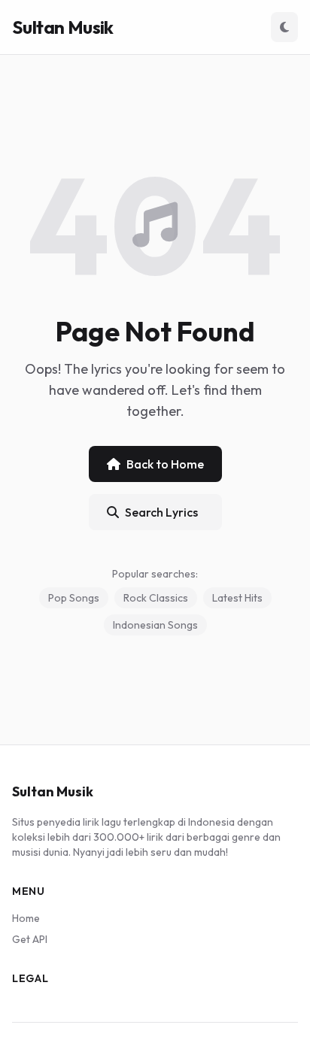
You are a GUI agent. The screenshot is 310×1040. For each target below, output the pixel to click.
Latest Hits (237, 598)
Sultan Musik (63, 27)
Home (26, 918)
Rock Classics (155, 598)
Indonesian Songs (155, 625)
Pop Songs (73, 598)
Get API (29, 939)
